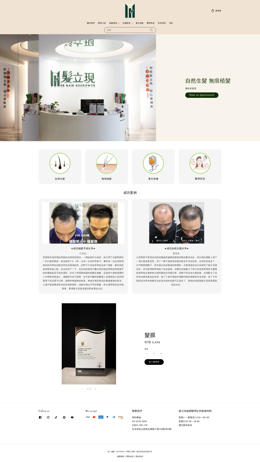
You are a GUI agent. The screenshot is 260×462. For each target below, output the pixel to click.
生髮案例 (126, 23)
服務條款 (121, 456)
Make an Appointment (201, 95)
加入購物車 (154, 362)
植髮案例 (113, 23)
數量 (146, 349)
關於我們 (91, 23)
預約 (171, 23)
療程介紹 (102, 23)
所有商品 (162, 23)
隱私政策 (130, 456)
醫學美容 (151, 23)
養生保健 (140, 23)
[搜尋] (151, 30)
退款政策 (139, 456)
